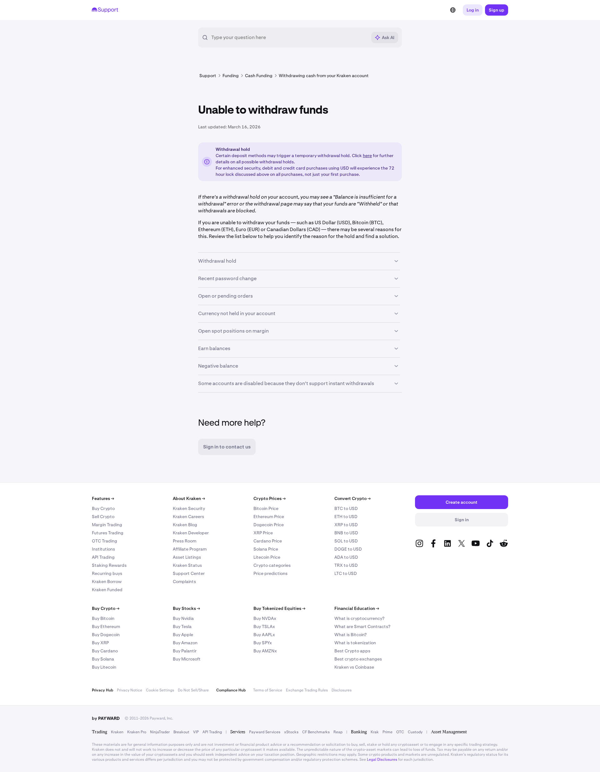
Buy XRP (100, 643)
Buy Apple (183, 634)
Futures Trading (107, 533)
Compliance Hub (231, 690)
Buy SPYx (262, 643)
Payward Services (264, 732)
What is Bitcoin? (350, 634)
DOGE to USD (348, 549)
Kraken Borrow (107, 581)
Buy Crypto (103, 508)
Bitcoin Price (265, 508)
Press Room (184, 541)
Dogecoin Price (268, 524)
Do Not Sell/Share (193, 690)
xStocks (291, 732)
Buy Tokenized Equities (279, 608)
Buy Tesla (182, 626)
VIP (196, 732)
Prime (387, 732)
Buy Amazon (185, 643)
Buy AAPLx (264, 634)
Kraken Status (187, 565)
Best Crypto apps (352, 651)
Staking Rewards (109, 565)
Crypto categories (272, 565)
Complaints (184, 581)
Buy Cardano (105, 651)
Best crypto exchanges (358, 659)
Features (103, 498)
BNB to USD (346, 533)
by (106, 718)
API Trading (103, 557)
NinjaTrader (160, 732)
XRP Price (263, 533)
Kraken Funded (107, 589)
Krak (375, 732)
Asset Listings (187, 557)
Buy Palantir (185, 651)
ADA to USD (346, 557)
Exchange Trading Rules (307, 690)
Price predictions (270, 573)
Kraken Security (189, 508)
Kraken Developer (191, 533)
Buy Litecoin (104, 667)
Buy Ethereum (106, 626)
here (367, 155)
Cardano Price (267, 541)
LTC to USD (345, 573)
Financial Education (356, 608)
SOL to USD (346, 541)
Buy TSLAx (264, 626)
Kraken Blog (185, 524)
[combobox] (289, 37)
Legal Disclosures (382, 759)
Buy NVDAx (264, 618)
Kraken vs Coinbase (354, 667)
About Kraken (189, 498)
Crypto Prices (269, 498)
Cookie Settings (160, 690)
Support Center (189, 573)
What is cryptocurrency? (359, 618)
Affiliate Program (190, 549)
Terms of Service (267, 690)
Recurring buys (107, 573)
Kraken (117, 732)
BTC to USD (346, 508)
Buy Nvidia (183, 618)
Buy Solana (103, 659)
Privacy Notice (129, 690)
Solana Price (265, 549)
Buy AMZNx (265, 651)
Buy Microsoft (187, 659)
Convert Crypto (352, 498)
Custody (415, 732)
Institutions (103, 549)
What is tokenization (355, 643)
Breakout (181, 732)
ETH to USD (346, 516)
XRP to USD (346, 524)
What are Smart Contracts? (362, 626)
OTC (400, 732)
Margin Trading (107, 524)
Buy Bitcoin (103, 618)
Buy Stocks (186, 608)
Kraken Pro (136, 732)
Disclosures (342, 690)
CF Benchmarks (316, 732)
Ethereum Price (268, 516)
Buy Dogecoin (106, 634)
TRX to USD (346, 565)
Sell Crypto (103, 516)
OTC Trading (104, 541)
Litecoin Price (266, 557)
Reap (337, 732)
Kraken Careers (188, 516)
